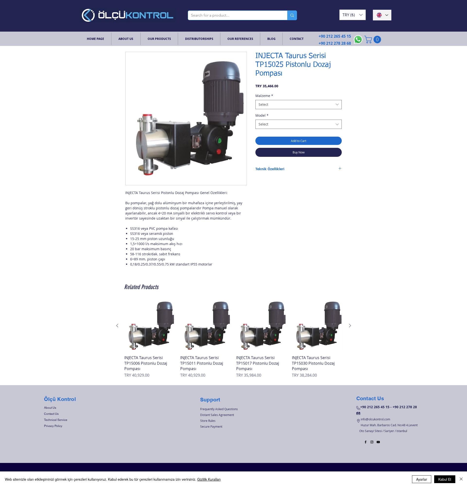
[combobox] (298, 104)
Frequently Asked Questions (219, 409)
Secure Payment (211, 426)
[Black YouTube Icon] (378, 442)
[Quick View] (149, 325)
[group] (233, 339)
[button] (352, 14)
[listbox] (352, 14)
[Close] (461, 479)
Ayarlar (421, 479)
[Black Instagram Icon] (372, 442)
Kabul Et (444, 479)
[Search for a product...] (292, 15)
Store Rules (208, 421)
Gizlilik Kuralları (209, 479)
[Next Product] (350, 325)
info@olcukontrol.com (375, 419)
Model (262, 115)
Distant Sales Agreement (217, 415)
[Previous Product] (117, 325)
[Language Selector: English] (382, 15)
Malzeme (264, 95)
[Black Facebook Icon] (366, 442)
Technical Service (55, 420)
